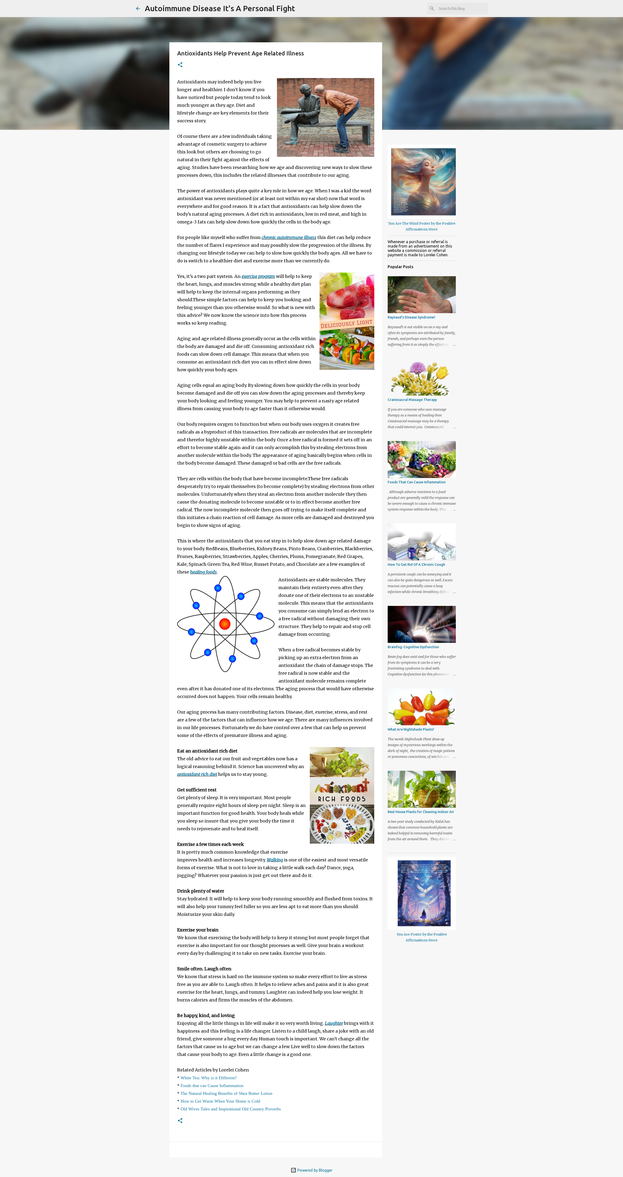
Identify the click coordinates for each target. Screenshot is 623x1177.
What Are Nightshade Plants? (411, 729)
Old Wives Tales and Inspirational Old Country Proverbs (231, 1108)
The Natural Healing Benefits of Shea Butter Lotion (226, 1093)
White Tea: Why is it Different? (209, 1077)
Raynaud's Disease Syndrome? (411, 317)
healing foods (203, 572)
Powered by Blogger (314, 1170)
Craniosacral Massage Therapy (412, 400)
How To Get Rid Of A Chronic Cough (416, 564)
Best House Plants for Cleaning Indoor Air (421, 812)
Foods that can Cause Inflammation (212, 1085)
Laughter (334, 1023)
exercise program (258, 276)
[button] (180, 65)
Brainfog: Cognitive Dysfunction (413, 647)
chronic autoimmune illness (289, 237)
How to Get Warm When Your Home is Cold (220, 1101)
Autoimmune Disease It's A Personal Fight (220, 8)
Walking (275, 860)
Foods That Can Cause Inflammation (417, 482)
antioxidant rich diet (197, 774)
